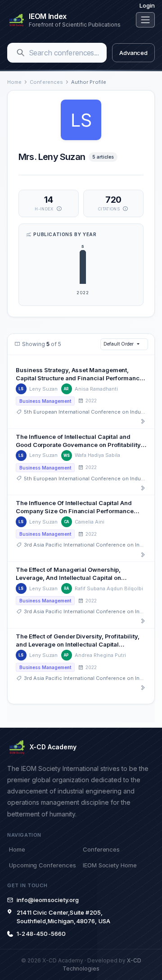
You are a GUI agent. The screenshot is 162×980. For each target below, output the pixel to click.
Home (14, 82)
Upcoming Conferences (42, 865)
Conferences (46, 82)
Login (147, 5)
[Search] (20, 52)
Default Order (118, 343)
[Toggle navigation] (145, 19)
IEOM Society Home (110, 865)
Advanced (133, 52)
